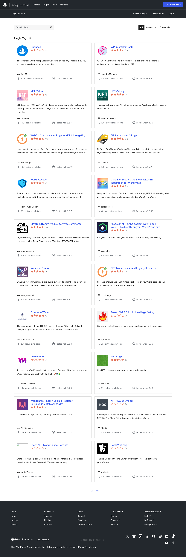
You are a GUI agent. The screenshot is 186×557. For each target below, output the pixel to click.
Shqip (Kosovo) (43, 540)
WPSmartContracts (122, 47)
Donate (115, 520)
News (13, 516)
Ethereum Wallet (40, 312)
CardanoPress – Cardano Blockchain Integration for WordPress (132, 181)
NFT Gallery (117, 91)
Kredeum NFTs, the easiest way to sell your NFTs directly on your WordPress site (135, 225)
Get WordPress (173, 5)
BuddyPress (151, 524)
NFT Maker (37, 91)
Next (98, 491)
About (13, 511)
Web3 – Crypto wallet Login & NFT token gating (58, 135)
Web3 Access (39, 179)
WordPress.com (152, 511)
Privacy (14, 524)
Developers (83, 520)
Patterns (48, 524)
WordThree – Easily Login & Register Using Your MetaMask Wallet (52, 402)
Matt (147, 516)
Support (81, 516)
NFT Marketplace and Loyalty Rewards (133, 268)
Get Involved (117, 511)
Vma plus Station (40, 268)
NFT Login (117, 356)
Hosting (14, 520)
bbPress (149, 520)
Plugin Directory (18, 14)
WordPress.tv (85, 524)
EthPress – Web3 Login (124, 135)
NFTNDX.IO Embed (122, 400)
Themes (48, 516)
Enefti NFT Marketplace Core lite (49, 445)
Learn (80, 511)
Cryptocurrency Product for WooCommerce (56, 223)
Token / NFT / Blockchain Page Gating (132, 312)
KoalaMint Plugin (120, 445)
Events (114, 516)
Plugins (47, 520)
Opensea (36, 47)
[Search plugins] (51, 27)
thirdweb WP (38, 356)
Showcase (49, 511)
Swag (114, 524)
